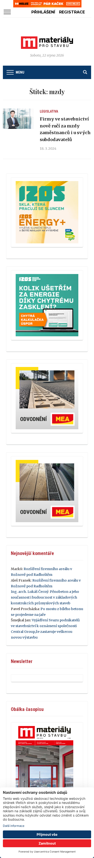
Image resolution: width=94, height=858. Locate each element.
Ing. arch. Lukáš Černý (29, 591)
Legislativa (49, 111)
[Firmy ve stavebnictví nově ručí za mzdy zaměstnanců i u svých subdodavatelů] (18, 119)
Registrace (72, 12)
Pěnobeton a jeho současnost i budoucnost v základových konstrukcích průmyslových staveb (45, 597)
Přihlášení (43, 12)
